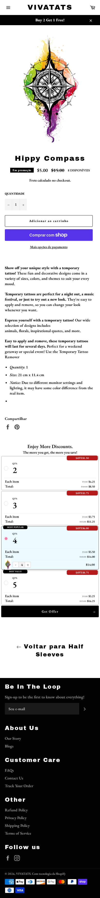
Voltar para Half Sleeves (52, 650)
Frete (33, 180)
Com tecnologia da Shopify (49, 874)
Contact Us (14, 778)
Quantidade (15, 194)
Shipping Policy (17, 825)
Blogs (9, 746)
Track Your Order (19, 785)
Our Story (13, 738)
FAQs (9, 770)
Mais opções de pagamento (48, 247)
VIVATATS (50, 7)
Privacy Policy (15, 817)
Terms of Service (18, 833)
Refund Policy (16, 810)
